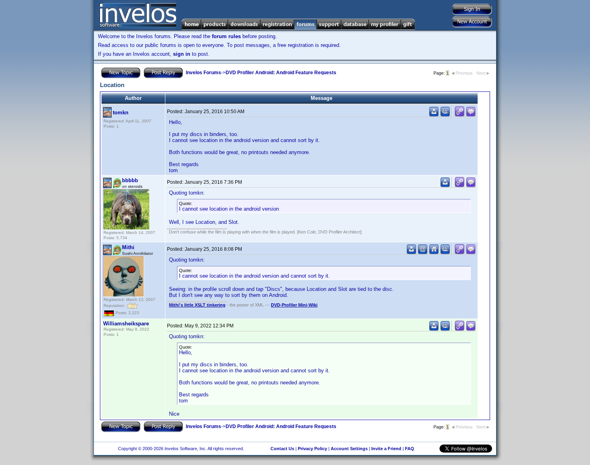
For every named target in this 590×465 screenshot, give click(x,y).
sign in (181, 54)
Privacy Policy (312, 448)
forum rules (226, 36)
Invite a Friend (386, 448)
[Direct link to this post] (459, 115)
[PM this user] (434, 115)
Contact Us (282, 448)
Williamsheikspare (126, 324)
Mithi (128, 247)
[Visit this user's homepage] (434, 253)
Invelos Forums (203, 72)
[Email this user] (422, 253)
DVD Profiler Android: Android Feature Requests (281, 72)
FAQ (409, 448)
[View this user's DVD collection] (445, 115)
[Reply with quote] (471, 115)
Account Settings (349, 448)
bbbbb (130, 180)
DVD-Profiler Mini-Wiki (294, 305)
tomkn (120, 113)
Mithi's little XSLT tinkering (197, 305)
